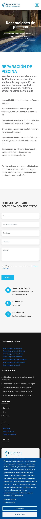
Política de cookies (8, 431)
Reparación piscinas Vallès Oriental (14, 362)
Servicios (6, 408)
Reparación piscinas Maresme (12, 356)
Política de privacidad (9, 434)
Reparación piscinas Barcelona (12, 348)
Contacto (6, 416)
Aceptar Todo (20, 514)
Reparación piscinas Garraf (11, 365)
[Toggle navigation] (37, 5)
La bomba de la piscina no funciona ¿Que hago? (19, 384)
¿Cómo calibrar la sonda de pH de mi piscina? (18, 395)
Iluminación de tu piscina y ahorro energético (18, 391)
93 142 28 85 (16, 305)
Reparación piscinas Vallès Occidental (14, 359)
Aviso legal (6, 428)
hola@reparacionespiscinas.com (22, 316)
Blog (4, 412)
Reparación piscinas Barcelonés (13, 354)
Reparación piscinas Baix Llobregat (14, 351)
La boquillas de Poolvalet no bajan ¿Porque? (17, 388)
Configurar (20, 508)
